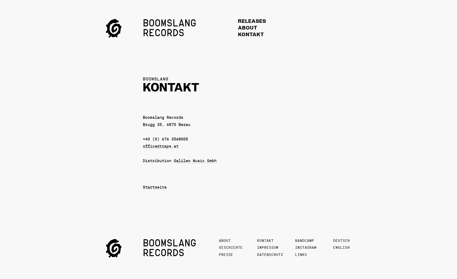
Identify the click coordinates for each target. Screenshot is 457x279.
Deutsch (341, 241)
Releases (252, 21)
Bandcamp (304, 241)
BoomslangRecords (169, 28)
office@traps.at (161, 146)
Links (301, 255)
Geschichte (231, 247)
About (247, 28)
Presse (226, 255)
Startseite (155, 187)
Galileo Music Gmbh (195, 161)
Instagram (306, 247)
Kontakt (251, 34)
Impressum (267, 247)
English (341, 247)
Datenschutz (270, 255)
